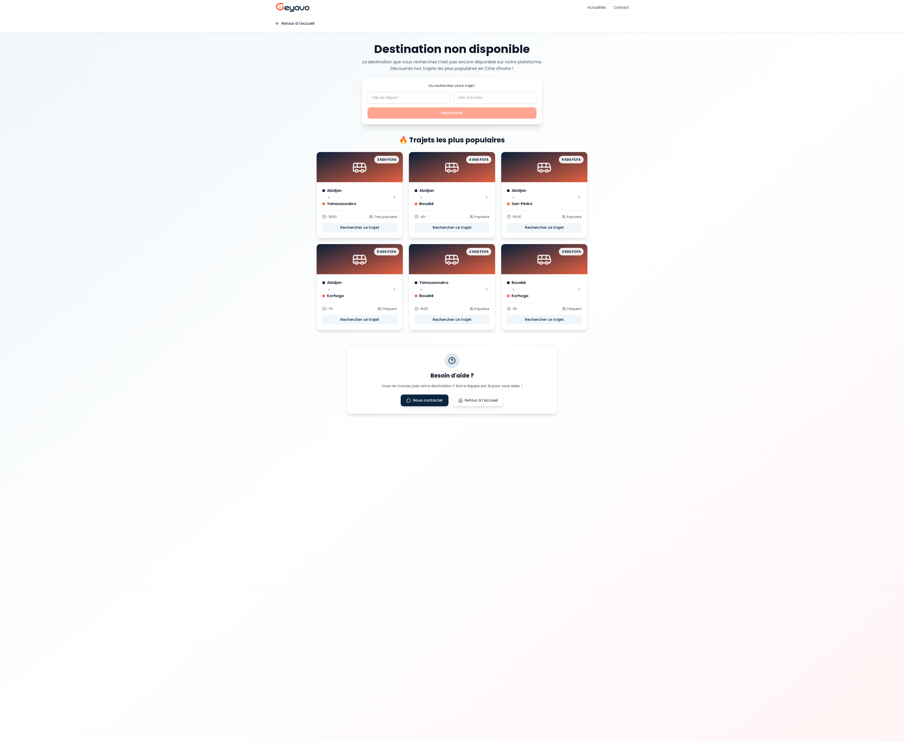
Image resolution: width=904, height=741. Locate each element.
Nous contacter (428, 400)
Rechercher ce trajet (359, 227)
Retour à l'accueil (481, 400)
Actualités (596, 7)
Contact (621, 7)
